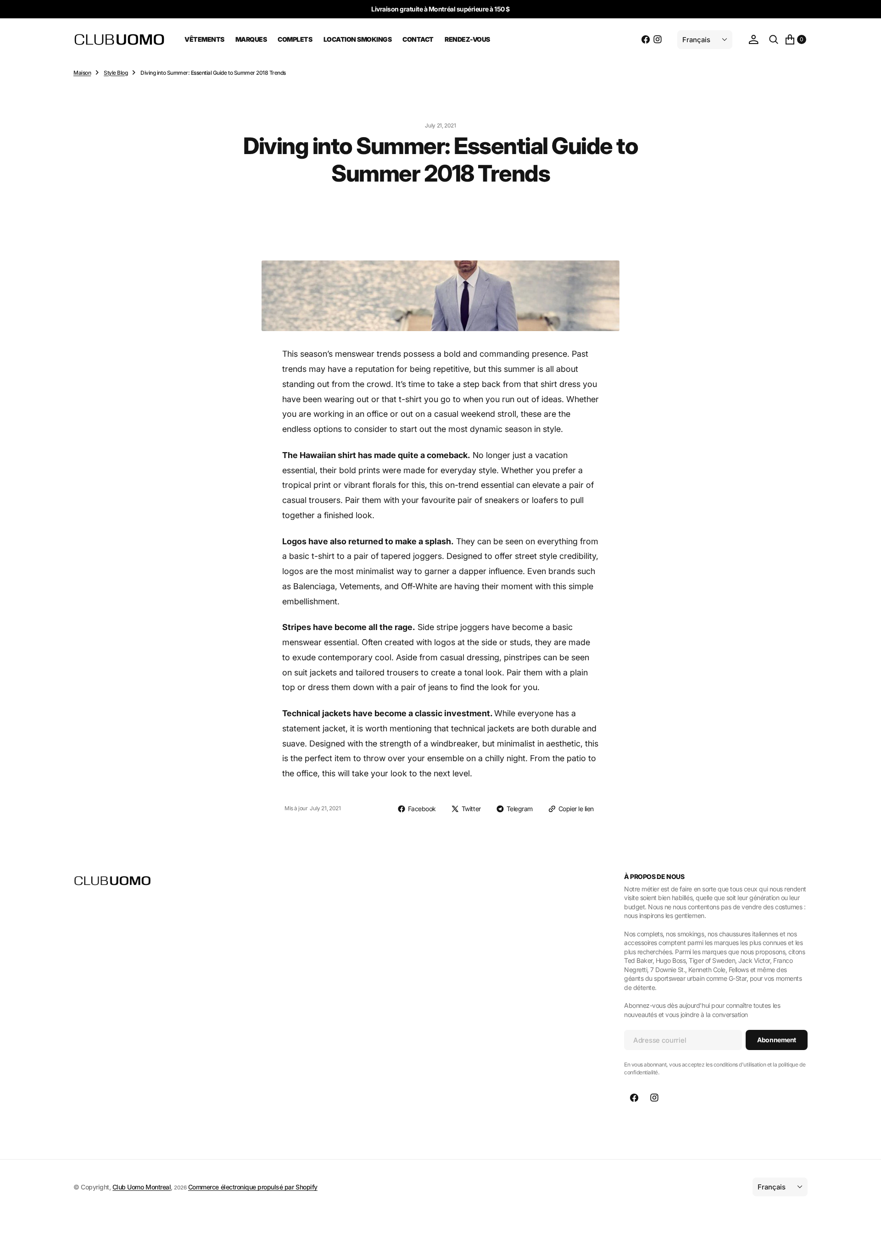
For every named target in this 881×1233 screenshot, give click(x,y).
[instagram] (658, 39)
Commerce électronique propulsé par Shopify (253, 1187)
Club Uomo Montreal (141, 1187)
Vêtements (204, 39)
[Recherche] (774, 39)
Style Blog (116, 72)
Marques (251, 39)
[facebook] (646, 39)
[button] (753, 39)
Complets (295, 39)
